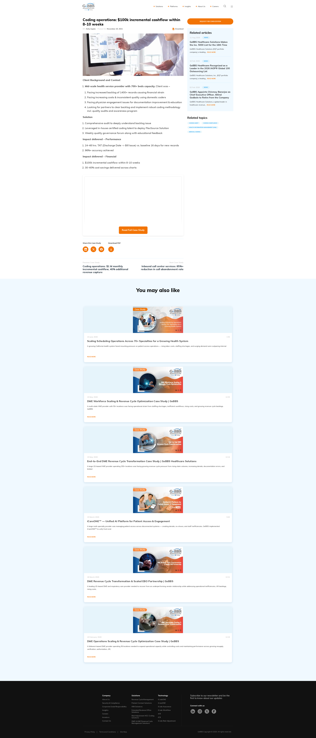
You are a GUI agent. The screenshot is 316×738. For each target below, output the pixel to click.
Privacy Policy (90, 732)
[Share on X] (93, 249)
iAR (159, 714)
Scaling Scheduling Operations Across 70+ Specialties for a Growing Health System (137, 341)
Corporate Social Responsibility (114, 707)
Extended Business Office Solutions (141, 711)
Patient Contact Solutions (142, 703)
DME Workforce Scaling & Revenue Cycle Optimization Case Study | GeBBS (132, 401)
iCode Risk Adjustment (167, 721)
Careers (215, 6)
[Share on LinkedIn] (85, 249)
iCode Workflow (164, 710)
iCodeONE (162, 699)
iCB (159, 717)
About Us (201, 6)
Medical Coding (194, 131)
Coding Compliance (210, 123)
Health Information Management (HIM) (203, 127)
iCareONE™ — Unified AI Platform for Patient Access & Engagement (128, 521)
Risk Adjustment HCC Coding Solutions (143, 717)
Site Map (123, 732)
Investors (105, 717)
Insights (188, 6)
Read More (211, 52)
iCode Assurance (164, 707)
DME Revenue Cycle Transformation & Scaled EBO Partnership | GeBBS (130, 581)
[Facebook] (214, 711)
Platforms (174, 6)
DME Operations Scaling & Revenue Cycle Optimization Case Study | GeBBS (133, 641)
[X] (207, 711)
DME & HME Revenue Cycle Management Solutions (142, 722)
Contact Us (106, 721)
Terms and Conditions (107, 732)
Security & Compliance (111, 703)
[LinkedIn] (193, 711)
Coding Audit (193, 123)
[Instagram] (200, 711)
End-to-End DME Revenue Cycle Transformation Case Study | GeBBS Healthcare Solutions (141, 461)
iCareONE (162, 703)
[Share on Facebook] (101, 249)
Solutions (159, 6)
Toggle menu (232, 6)
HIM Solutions (137, 707)
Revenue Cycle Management (143, 699)
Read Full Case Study (133, 230)
